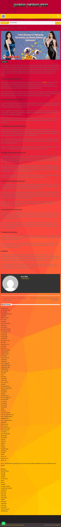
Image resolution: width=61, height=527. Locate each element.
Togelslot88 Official (5, 365)
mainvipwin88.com (5, 386)
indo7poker (3, 321)
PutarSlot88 (4, 327)
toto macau (4, 401)
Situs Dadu (3, 346)
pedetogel (3, 492)
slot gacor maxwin (5, 486)
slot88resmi (4, 490)
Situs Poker (4, 319)
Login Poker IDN (5, 357)
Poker (2, 375)
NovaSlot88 (4, 312)
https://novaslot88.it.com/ (7, 414)
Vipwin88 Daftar (5, 471)
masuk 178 (3, 456)
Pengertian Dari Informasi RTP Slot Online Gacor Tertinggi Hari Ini (15, 299)
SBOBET (3, 499)
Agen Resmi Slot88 (5, 329)
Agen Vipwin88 (4, 371)
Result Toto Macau (5, 350)
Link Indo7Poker (5, 354)
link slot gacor (4, 426)
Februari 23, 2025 (13, 28)
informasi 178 (4, 458)
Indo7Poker (4, 325)
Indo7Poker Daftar (5, 323)
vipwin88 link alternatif (6, 488)
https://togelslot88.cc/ (6, 420)
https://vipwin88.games (6, 416)
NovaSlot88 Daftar (5, 310)
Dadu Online (4, 348)
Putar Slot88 (4, 337)
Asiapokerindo (4, 308)
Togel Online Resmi (5, 428)
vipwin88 (3, 394)
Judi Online (4, 61)
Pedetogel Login (5, 430)
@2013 (3, 522)
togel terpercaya (5, 509)
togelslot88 (4, 390)
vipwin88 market (5, 395)
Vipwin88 (3, 384)
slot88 (2, 409)
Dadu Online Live (5, 344)
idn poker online (5, 317)
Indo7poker (3, 316)
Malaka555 (3, 469)
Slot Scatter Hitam (5, 331)
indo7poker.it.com (5, 340)
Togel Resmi (4, 380)
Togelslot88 (4, 359)
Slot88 (2, 454)
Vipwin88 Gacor (4, 369)
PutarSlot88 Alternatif (6, 314)
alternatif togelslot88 (6, 388)
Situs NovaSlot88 (5, 433)
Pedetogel (3, 451)
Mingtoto (45, 82)
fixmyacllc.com (4, 424)
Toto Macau (4, 432)
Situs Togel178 (4, 382)
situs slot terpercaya (23, 463)
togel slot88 (4, 497)
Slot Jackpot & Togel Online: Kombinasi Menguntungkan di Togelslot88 (44, 299)
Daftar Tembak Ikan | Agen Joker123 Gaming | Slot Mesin (12, 525)
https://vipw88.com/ (6, 397)
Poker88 (3, 447)
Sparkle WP (57, 525)
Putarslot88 (4, 403)
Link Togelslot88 (5, 363)
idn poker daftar (5, 352)
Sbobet (3, 445)
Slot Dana (3, 411)
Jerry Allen (23, 28)
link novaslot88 (4, 399)
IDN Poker (3, 342)
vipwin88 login (4, 511)
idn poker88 (4, 356)
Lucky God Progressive (16, 23)
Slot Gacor (3, 376)
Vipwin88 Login (4, 449)
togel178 (3, 439)
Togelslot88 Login (5, 367)
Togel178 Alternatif (6, 413)
